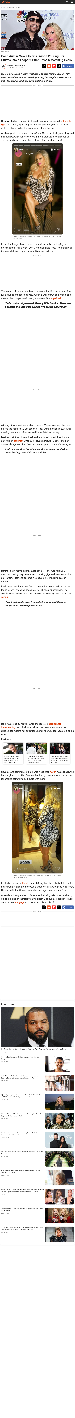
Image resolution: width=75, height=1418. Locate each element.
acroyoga (19, 902)
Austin (53, 771)
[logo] (6, 2)
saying (4, 596)
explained (56, 298)
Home (3, 7)
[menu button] (71, 2)
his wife (26, 883)
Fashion (18, 7)
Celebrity (10, 7)
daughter (18, 440)
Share (69, 66)
